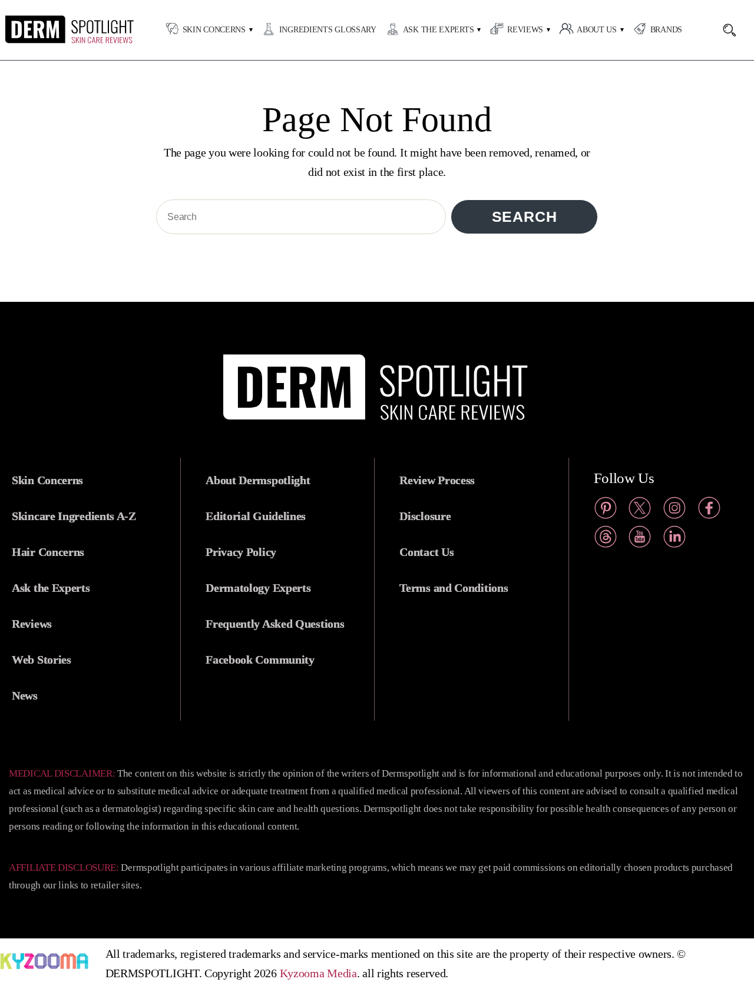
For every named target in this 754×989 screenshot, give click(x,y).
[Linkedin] (674, 539)
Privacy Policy (241, 551)
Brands (666, 29)
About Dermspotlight (258, 480)
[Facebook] (709, 510)
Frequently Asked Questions (275, 623)
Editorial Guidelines (256, 516)
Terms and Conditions (453, 587)
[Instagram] (674, 510)
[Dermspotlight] (70, 40)
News (25, 695)
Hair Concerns (48, 551)
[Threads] (605, 539)
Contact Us (426, 551)
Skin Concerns (214, 29)
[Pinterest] (605, 510)
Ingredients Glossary (327, 29)
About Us (597, 29)
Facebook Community (260, 659)
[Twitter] (640, 510)
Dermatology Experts (258, 587)
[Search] (735, 30)
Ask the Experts (438, 29)
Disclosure (425, 516)
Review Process (437, 480)
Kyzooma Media (318, 973)
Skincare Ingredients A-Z (74, 516)
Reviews (525, 29)
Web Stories (41, 659)
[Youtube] (640, 539)
